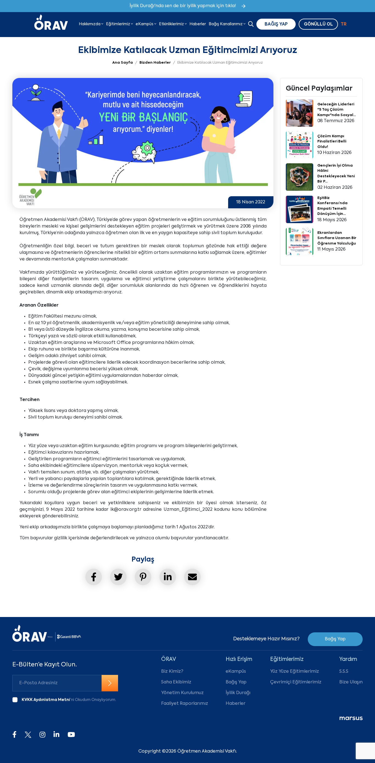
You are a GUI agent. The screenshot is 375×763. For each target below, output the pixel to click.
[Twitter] (28, 735)
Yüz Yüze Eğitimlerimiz (294, 671)
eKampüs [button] (145, 24)
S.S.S (343, 671)
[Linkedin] (56, 735)
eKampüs (236, 671)
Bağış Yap (335, 639)
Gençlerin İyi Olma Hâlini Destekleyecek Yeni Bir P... (336, 174)
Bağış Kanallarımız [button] (226, 24)
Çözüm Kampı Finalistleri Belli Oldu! (331, 141)
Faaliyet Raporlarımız (184, 704)
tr (343, 24)
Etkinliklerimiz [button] (172, 24)
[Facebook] (14, 735)
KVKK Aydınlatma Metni (46, 700)
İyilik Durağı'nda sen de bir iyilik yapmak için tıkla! (183, 6)
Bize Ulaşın (351, 682)
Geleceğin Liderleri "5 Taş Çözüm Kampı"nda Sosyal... (336, 110)
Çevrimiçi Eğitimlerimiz (295, 682)
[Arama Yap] (251, 24)
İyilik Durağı (238, 693)
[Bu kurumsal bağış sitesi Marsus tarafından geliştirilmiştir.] (351, 718)
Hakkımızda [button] (90, 24)
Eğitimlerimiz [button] (118, 24)
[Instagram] (42, 735)
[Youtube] (71, 735)
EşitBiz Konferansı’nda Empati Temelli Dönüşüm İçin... (332, 206)
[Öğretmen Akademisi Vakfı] (51, 24)
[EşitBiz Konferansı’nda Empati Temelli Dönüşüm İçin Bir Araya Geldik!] (299, 209)
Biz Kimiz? (172, 671)
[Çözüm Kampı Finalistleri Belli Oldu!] (299, 145)
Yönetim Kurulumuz (182, 693)
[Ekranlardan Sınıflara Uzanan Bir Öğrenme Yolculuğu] (299, 241)
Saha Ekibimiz (176, 682)
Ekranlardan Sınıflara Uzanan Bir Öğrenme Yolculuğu (336, 238)
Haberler (197, 24)
